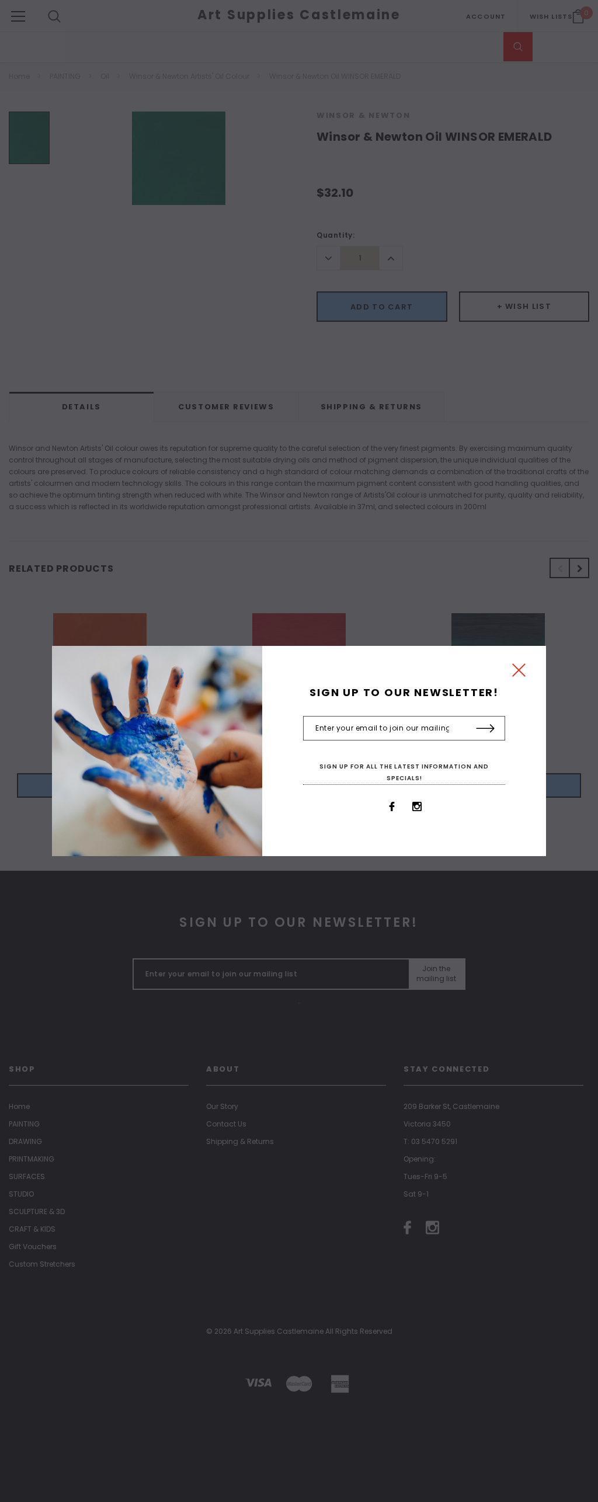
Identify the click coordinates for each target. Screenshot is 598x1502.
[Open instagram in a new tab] (417, 806)
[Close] (519, 673)
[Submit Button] (486, 729)
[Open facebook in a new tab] (392, 806)
